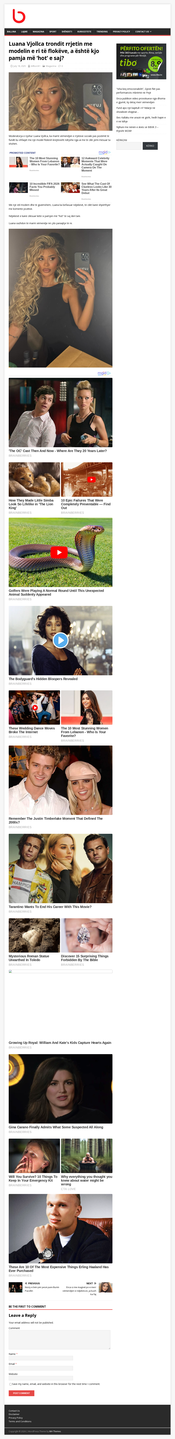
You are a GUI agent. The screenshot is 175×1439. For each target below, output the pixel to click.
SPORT (52, 31)
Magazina (51, 66)
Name (12, 1354)
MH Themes (55, 1431)
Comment (14, 1328)
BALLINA (11, 31)
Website (13, 1374)
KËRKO (150, 145)
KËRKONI (121, 140)
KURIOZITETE (84, 31)
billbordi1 (35, 66)
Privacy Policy (121, 31)
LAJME (24, 31)
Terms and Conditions (20, 1421)
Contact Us (142, 31)
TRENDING (102, 31)
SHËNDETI (67, 31)
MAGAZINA (38, 31)
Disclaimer (14, 1414)
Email (12, 1363)
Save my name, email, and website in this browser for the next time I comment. (56, 1384)
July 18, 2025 (20, 66)
